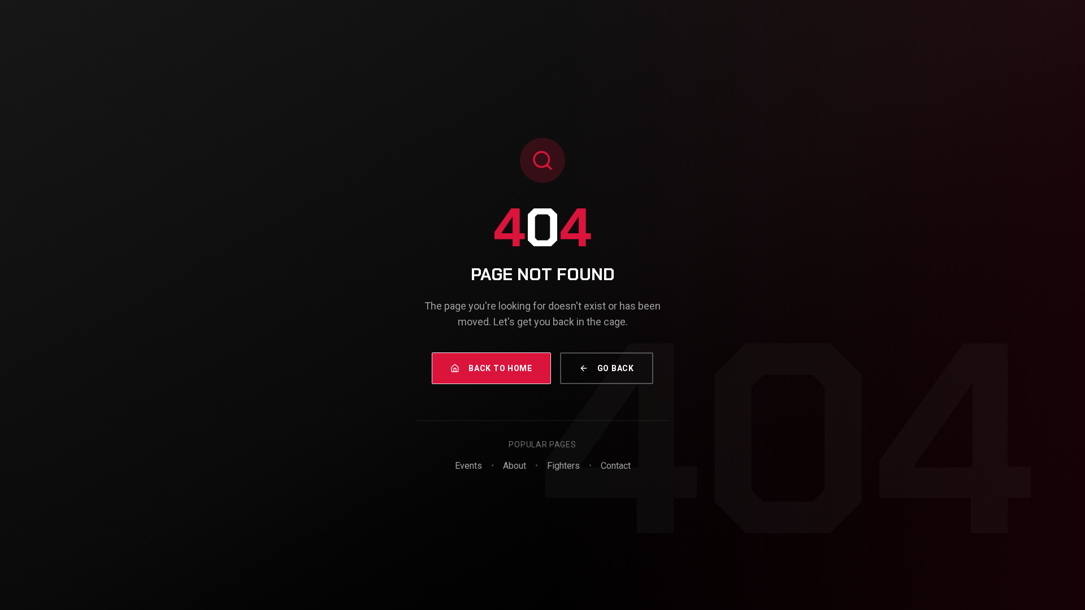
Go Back (615, 368)
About (514, 465)
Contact (616, 465)
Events (468, 465)
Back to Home (500, 368)
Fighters (563, 465)
